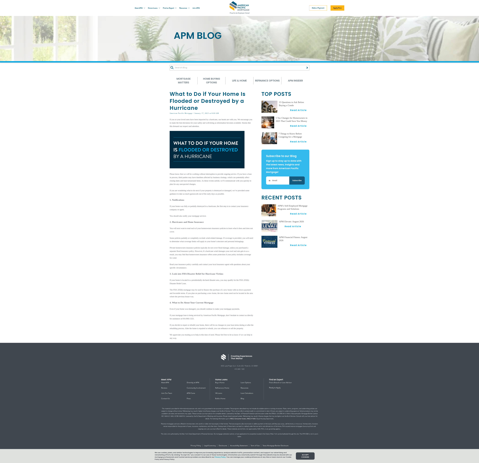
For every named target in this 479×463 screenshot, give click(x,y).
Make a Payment (318, 8)
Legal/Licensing (210, 445)
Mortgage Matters (184, 80)
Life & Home (239, 80)
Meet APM (139, 8)
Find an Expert (168, 8)
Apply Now (337, 8)
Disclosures (223, 445)
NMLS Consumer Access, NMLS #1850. (243, 419)
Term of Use (255, 445)
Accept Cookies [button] (305, 456)
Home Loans (153, 8)
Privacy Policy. (220, 457)
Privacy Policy (196, 445)
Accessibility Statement (239, 445)
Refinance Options (267, 80)
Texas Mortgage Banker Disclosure (275, 445)
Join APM (196, 8)
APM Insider (295, 80)
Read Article (298, 110)
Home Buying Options (211, 80)
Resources (183, 8)
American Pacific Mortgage (181, 113)
